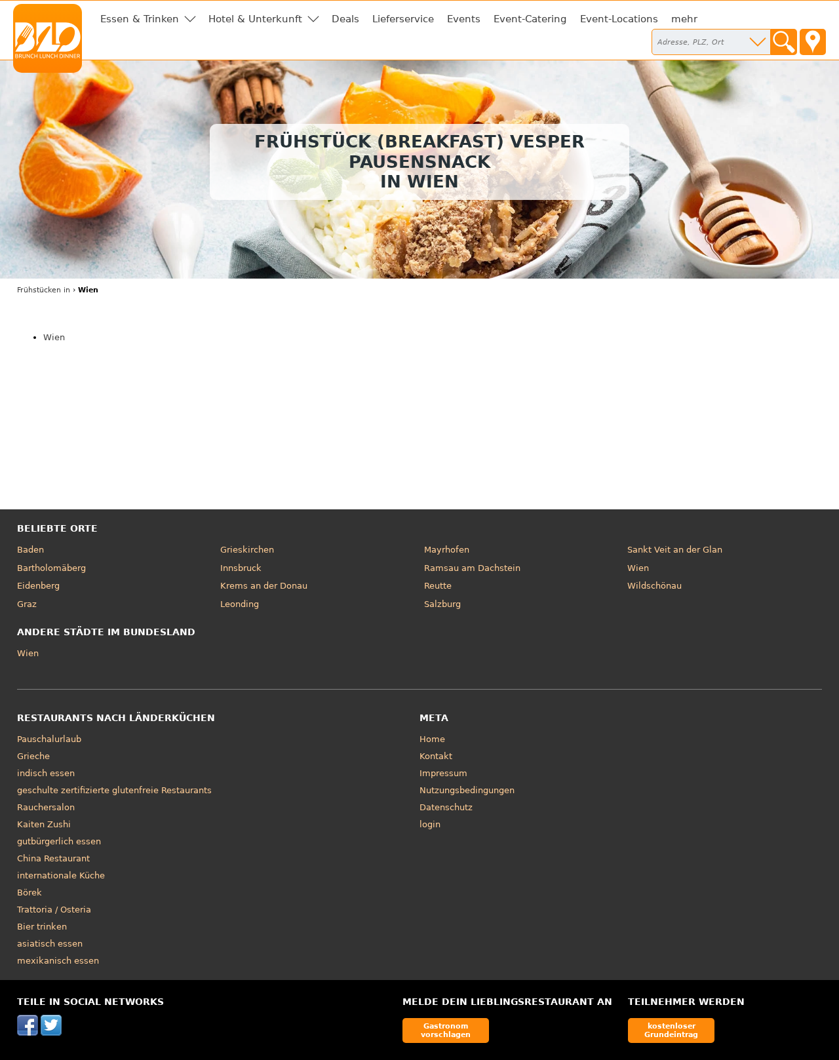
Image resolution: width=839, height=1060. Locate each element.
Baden (30, 550)
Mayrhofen (446, 550)
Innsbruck (241, 568)
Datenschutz (446, 807)
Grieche (33, 756)
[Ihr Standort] (813, 42)
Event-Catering (530, 19)
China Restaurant (53, 858)
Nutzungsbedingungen (467, 790)
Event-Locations (619, 19)
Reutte (438, 586)
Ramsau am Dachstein (472, 568)
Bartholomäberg (51, 568)
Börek (29, 892)
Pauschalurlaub (49, 739)
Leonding (239, 604)
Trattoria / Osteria (54, 909)
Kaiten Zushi (44, 824)
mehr (684, 19)
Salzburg (442, 604)
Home (432, 739)
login (430, 824)
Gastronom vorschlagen (446, 1030)
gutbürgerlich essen (59, 841)
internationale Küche (61, 875)
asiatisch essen (50, 944)
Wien (54, 337)
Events (463, 19)
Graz (27, 604)
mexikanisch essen (58, 961)
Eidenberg (38, 586)
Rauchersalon (46, 807)
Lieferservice (403, 19)
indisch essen (46, 773)
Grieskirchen (247, 550)
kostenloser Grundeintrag (671, 1030)
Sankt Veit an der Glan (674, 550)
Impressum (443, 773)
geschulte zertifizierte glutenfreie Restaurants (114, 790)
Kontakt (436, 756)
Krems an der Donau (263, 586)
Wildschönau (654, 586)
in (43, 290)
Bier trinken (42, 927)
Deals (345, 19)
